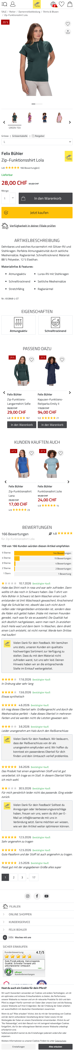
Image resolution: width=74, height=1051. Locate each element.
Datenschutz (60, 1040)
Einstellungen (18, 1046)
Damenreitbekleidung (29, 11)
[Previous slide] (4, 122)
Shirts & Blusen (51, 11)
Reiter (12, 11)
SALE (3, 11)
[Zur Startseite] (37, 4)
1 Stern (7, 573)
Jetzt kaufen (39, 212)
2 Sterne (6, 568)
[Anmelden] (12, 4)
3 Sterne (6, 563)
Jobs (17, 937)
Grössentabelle (20, 136)
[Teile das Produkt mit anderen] (67, 32)
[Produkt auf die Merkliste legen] (67, 23)
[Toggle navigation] (4, 4)
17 (33, 877)
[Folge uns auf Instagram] (27, 896)
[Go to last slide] (4, 392)
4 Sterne (6, 558)
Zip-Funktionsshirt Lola (16, 15)
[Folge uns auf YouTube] (46, 896)
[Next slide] (70, 122)
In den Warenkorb (22, 425)
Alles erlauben (55, 1046)
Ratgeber (40, 136)
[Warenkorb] (70, 4)
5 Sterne (6, 552)
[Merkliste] (61, 4)
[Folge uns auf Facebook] (37, 896)
